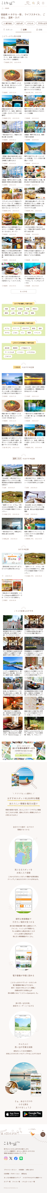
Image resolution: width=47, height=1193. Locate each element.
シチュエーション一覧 (28, 1181)
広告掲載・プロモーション (12, 1174)
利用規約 (21, 1170)
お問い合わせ (30, 1170)
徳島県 (7, 8)
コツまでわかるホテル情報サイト (32, 1177)
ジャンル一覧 (16, 1181)
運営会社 (24, 1174)
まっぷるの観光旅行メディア (12, 1177)
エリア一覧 (7, 1181)
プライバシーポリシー (10, 1170)
